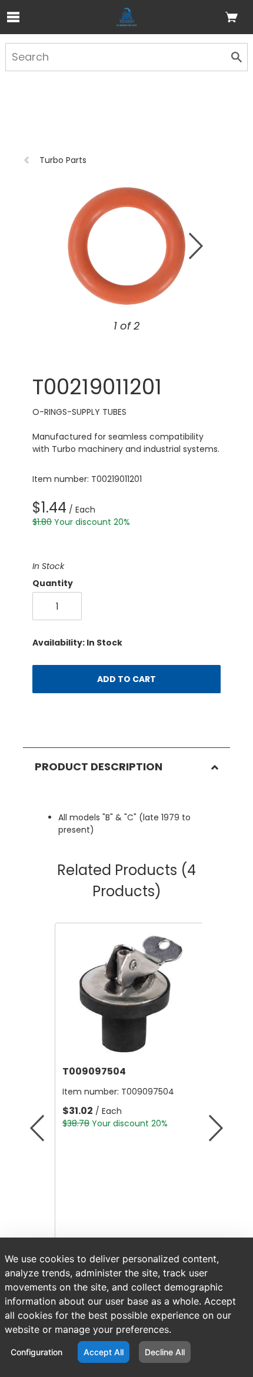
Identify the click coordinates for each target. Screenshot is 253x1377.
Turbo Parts (62, 160)
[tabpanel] (126, 811)
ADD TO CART (126, 679)
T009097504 (54, 1071)
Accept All (104, 1352)
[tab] (126, 760)
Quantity (52, 583)
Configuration (36, 1352)
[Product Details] (127, 17)
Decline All (165, 1352)
